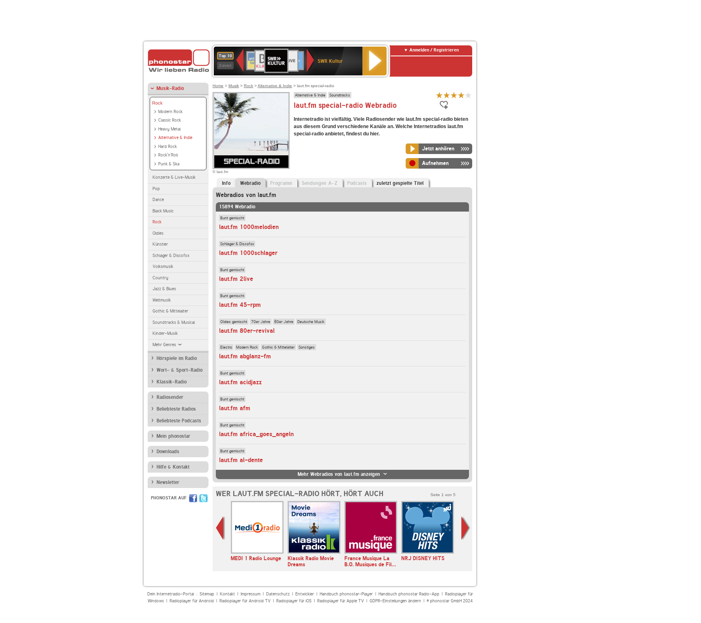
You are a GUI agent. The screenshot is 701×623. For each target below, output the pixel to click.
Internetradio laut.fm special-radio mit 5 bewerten (468, 95)
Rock (157, 103)
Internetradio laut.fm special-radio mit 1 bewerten (439, 95)
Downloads (168, 451)
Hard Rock (167, 146)
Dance (158, 199)
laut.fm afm (234, 408)
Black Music (163, 211)
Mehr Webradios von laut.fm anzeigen (339, 474)
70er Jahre (260, 321)
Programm (281, 183)
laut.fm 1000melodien (249, 227)
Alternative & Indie (175, 137)
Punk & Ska (168, 164)
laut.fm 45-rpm (240, 304)
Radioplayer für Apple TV (340, 601)
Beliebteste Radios (176, 409)
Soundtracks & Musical (174, 322)
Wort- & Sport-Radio (179, 370)
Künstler (160, 244)
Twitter (203, 498)
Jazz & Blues (164, 288)
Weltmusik (162, 300)
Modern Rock (170, 111)
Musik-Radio (170, 88)
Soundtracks (339, 94)
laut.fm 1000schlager (248, 253)
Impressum (250, 594)
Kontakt (227, 594)
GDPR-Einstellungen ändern (395, 601)
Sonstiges (307, 347)
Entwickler (304, 594)
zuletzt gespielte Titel (400, 183)
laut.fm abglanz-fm (245, 356)
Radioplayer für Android (192, 601)
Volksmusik (163, 266)
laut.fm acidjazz (240, 382)
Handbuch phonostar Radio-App (408, 594)
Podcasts (357, 183)
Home (218, 85)
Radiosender (170, 397)
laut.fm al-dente (241, 460)
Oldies (158, 233)
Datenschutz (278, 594)
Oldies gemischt (233, 321)
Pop (156, 188)
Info (226, 183)
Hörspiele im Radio (177, 358)
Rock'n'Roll (168, 155)
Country (160, 277)
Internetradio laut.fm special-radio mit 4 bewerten (461, 95)
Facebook (193, 498)
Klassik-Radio (172, 382)
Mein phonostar (173, 436)
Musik (233, 85)
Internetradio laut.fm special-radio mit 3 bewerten (454, 95)
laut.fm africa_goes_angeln (256, 434)
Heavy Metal (169, 129)
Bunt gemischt (232, 217)
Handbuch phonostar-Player (346, 594)
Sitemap (207, 594)
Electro (226, 347)
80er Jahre (283, 321)
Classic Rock (169, 120)
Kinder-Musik (165, 333)
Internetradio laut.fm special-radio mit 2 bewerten (446, 95)
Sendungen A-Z (320, 183)
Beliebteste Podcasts (179, 421)
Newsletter (168, 482)
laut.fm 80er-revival (247, 330)
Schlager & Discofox (171, 255)
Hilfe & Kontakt (173, 467)
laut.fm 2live (236, 279)
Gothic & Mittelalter (170, 311)
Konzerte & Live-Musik (174, 177)
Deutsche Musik (311, 321)
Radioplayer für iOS (294, 601)
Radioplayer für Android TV (245, 601)
